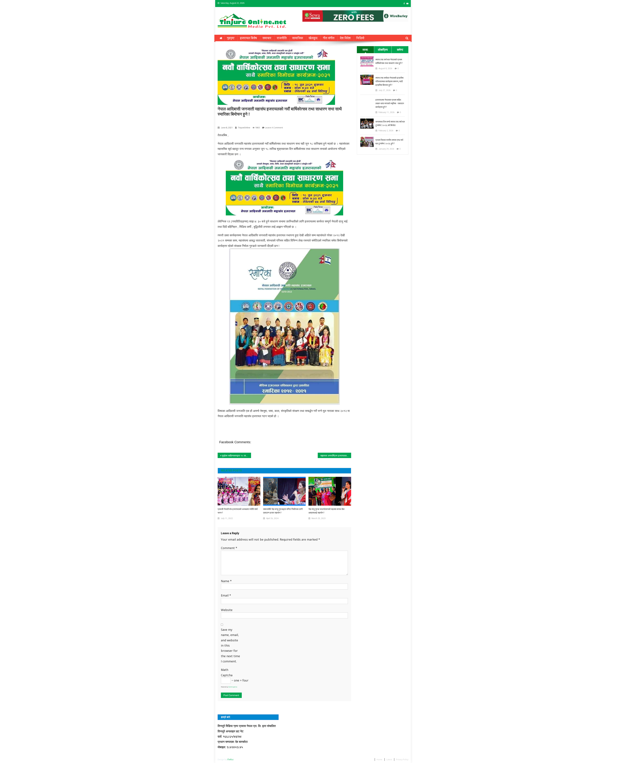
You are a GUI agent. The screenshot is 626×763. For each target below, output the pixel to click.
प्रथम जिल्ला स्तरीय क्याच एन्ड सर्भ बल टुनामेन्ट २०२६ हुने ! (389, 142)
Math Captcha (226, 672)
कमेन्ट (400, 50)
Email (226, 595)
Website (226, 610)
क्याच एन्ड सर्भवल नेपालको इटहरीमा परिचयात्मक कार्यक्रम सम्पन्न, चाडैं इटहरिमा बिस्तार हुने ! (389, 81)
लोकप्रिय (383, 50)
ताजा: (365, 50)
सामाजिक (297, 38)
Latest (389, 759)
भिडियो (360, 38)
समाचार (266, 38)
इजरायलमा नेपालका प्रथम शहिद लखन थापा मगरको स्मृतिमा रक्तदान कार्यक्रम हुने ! (389, 103)
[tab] (365, 49)
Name (226, 581)
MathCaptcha (232, 687)
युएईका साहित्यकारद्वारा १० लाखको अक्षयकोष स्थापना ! (236, 455)
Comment (229, 548)
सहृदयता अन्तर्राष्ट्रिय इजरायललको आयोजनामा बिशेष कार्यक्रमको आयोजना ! (335, 455)
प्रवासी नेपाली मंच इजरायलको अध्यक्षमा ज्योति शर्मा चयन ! (238, 511)
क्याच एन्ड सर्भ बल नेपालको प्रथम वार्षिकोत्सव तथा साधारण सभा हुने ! (388, 61)
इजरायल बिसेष (248, 38)
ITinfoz (230, 759)
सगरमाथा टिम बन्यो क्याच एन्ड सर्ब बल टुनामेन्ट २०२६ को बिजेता (390, 123)
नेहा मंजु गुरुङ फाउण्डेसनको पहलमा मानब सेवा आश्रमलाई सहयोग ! (326, 511)
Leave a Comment (274, 127)
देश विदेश (345, 38)
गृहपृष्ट (230, 38)
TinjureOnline (244, 127)
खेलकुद (313, 38)
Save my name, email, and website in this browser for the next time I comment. (230, 645)
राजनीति (282, 38)
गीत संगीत (328, 38)
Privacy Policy (402, 759)
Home (379, 759)
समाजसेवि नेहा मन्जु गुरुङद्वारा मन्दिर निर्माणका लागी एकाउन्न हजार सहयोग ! (283, 511)
